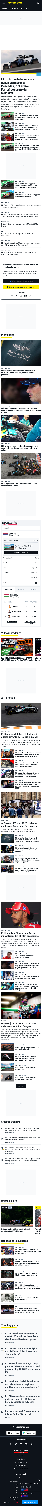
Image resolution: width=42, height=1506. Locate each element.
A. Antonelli (16, 616)
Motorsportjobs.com (21, 1462)
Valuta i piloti (12, 622)
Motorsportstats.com (21, 1469)
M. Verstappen (17, 611)
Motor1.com (21, 1459)
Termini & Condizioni (14, 1497)
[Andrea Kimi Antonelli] (9, 616)
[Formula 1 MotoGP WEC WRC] (21, 528)
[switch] (36, 583)
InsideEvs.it (21, 1456)
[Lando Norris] (9, 606)
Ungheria (14, 595)
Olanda (12, 533)
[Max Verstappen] (9, 611)
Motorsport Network (16, 1503)
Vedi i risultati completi (30, 622)
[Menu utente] (38, 3)
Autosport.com (21, 1465)
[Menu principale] (3, 2)
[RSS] (30, 295)
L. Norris (15, 606)
